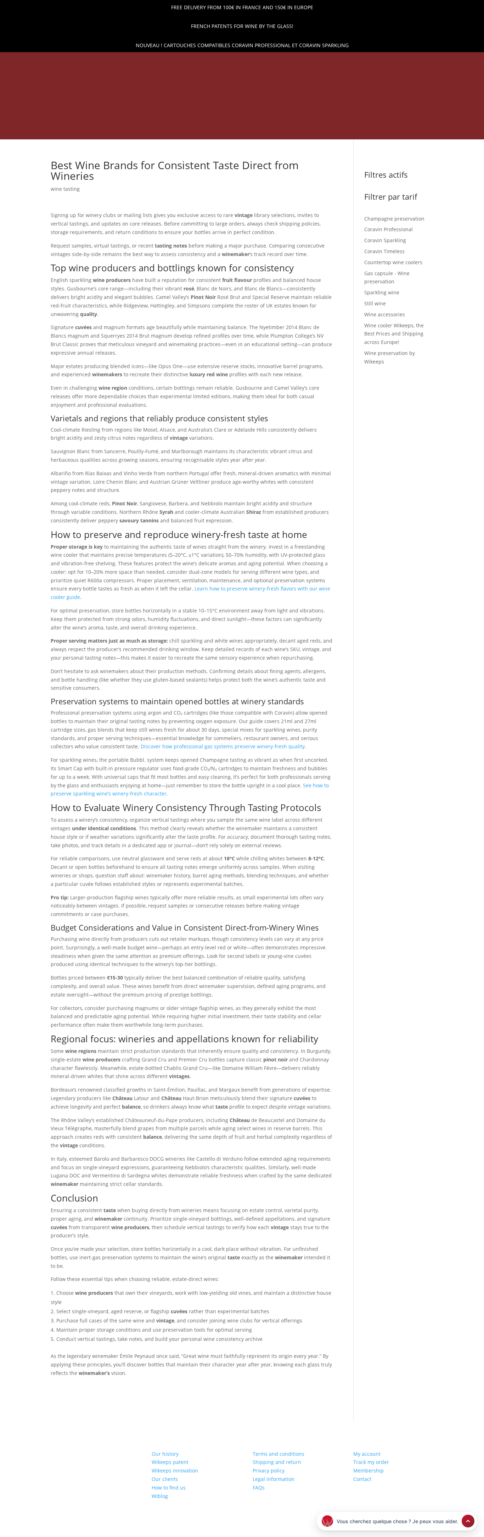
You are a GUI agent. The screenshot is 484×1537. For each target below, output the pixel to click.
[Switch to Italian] (398, 130)
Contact (362, 1479)
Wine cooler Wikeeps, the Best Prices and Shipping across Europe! (171, 129)
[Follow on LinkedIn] (34, 61)
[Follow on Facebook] (46, 61)
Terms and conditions (278, 1453)
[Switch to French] (364, 130)
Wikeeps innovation (175, 1470)
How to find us (169, 1487)
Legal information (273, 1479)
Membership (368, 1470)
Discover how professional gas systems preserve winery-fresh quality (223, 746)
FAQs (259, 1487)
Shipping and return (277, 1462)
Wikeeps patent (170, 1462)
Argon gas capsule (296, 118)
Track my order (371, 1462)
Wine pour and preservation (217, 118)
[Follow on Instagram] (58, 61)
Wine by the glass (310, 129)
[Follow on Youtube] (70, 61)
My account (367, 1453)
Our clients (165, 1479)
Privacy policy (269, 1470)
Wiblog (160, 1496)
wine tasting (65, 188)
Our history (165, 1453)
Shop (160, 118)
